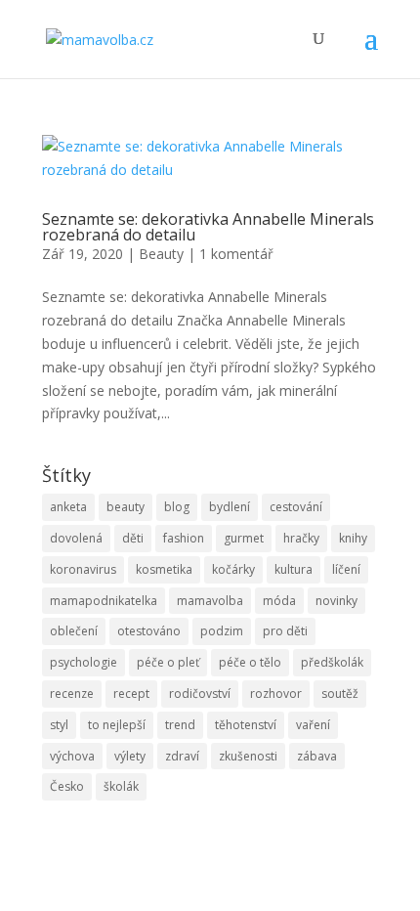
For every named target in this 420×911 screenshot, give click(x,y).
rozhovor (276, 693)
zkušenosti (248, 756)
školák (121, 786)
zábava (317, 756)
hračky (301, 538)
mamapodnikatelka (103, 600)
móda (279, 600)
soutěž (339, 693)
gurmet (244, 538)
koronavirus (83, 569)
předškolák (332, 662)
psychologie (83, 662)
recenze (72, 693)
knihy (353, 538)
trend (180, 724)
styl (59, 724)
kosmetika (164, 569)
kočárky (233, 569)
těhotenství (245, 724)
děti (133, 538)
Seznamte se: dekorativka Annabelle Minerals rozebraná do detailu (208, 226)
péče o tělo (250, 662)
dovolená (76, 538)
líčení (346, 569)
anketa (68, 507)
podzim (221, 631)
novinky (336, 600)
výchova (72, 756)
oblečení (74, 631)
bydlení (229, 507)
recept (131, 693)
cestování (296, 507)
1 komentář (236, 253)
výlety (130, 756)
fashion (183, 538)
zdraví (182, 756)
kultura (293, 569)
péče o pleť (168, 662)
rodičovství (200, 693)
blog (176, 507)
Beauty (161, 253)
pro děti (285, 631)
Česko (67, 786)
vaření (313, 724)
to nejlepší (117, 724)
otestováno (149, 631)
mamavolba (210, 600)
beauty (125, 507)
